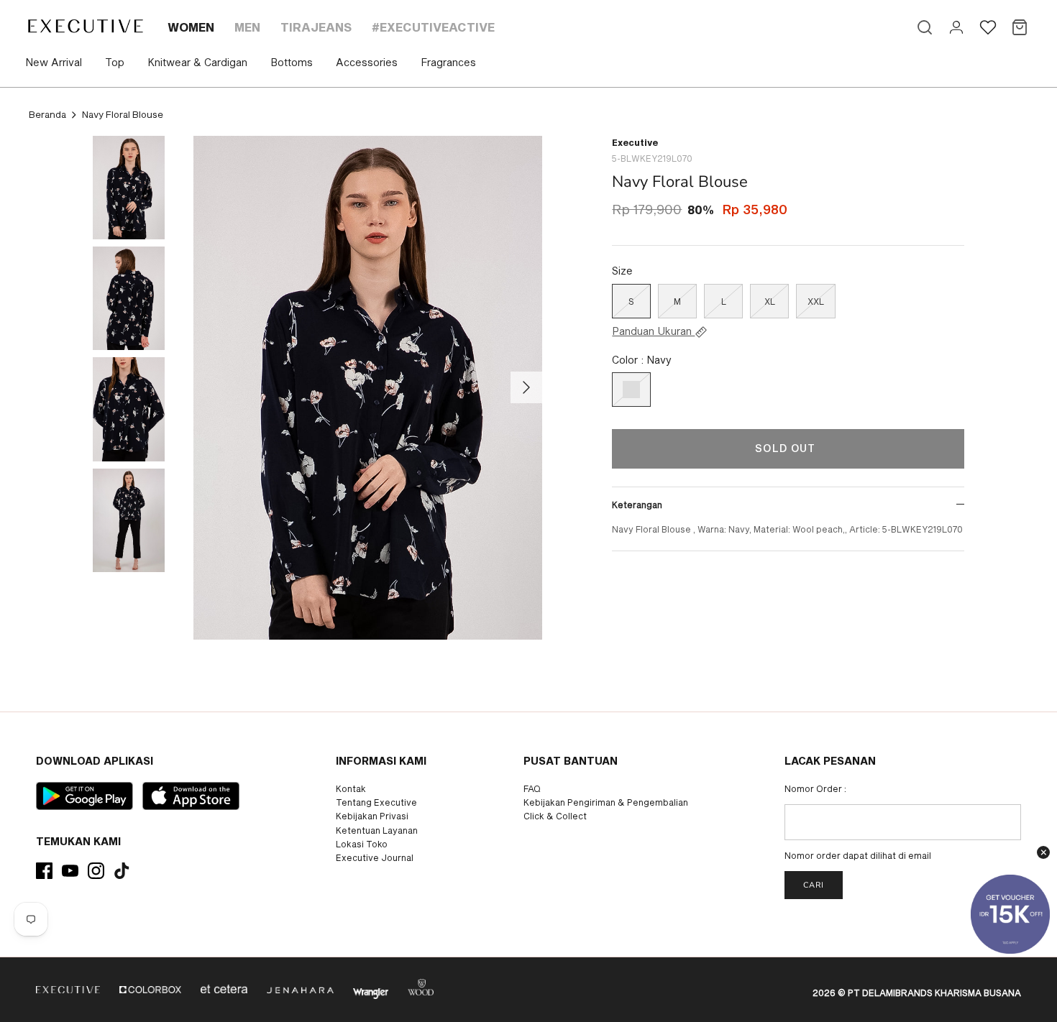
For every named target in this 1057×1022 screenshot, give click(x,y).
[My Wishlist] (988, 27)
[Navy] (631, 389)
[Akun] (956, 27)
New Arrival (53, 62)
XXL (815, 301)
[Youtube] (70, 870)
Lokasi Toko (362, 844)
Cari (813, 885)
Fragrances (448, 62)
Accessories (367, 62)
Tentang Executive (376, 802)
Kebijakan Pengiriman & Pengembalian (605, 802)
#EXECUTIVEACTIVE (433, 27)
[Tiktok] (122, 870)
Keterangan (637, 505)
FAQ (532, 788)
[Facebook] (44, 870)
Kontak (351, 788)
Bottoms (291, 62)
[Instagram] (96, 870)
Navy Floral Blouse (122, 114)
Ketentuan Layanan (377, 830)
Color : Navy (642, 360)
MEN (247, 27)
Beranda (47, 114)
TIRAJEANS (316, 27)
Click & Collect (555, 816)
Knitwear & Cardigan (197, 62)
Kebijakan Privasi (372, 816)
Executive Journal (374, 857)
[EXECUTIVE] (84, 25)
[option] (368, 388)
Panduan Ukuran (653, 331)
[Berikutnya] (526, 387)
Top (114, 62)
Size (622, 270)
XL (769, 301)
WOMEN (191, 27)
